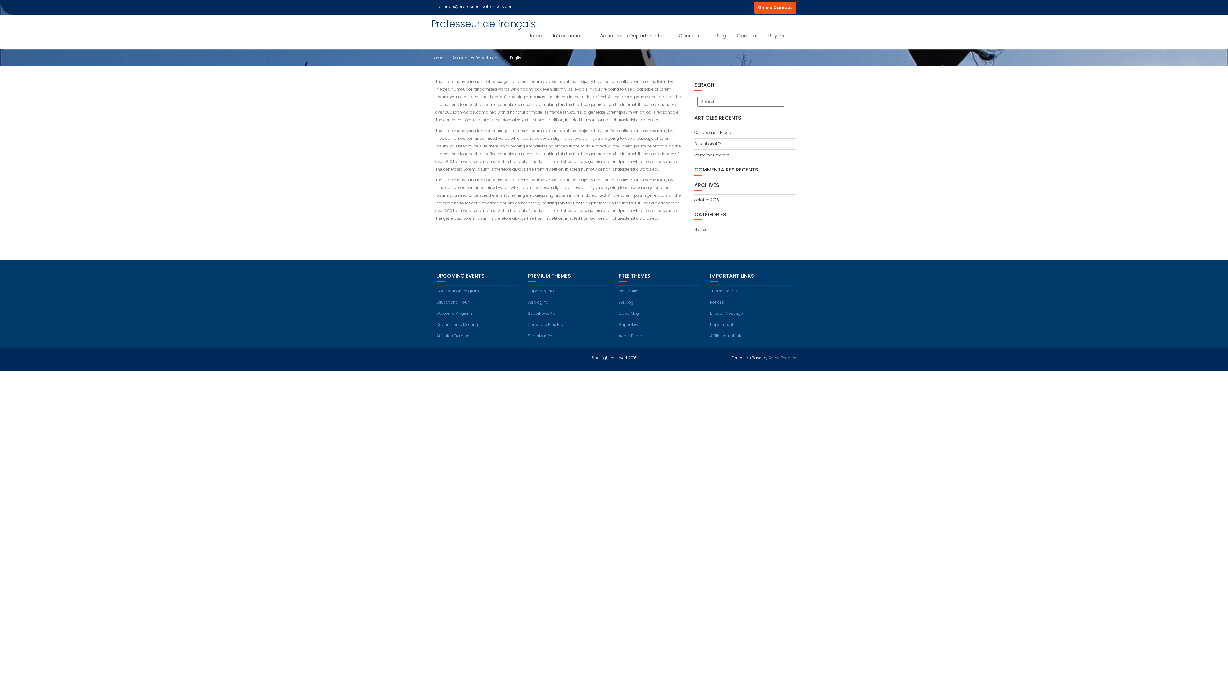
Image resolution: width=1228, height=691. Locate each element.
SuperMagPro (541, 335)
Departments (723, 324)
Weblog (626, 302)
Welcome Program (712, 155)
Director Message (726, 313)
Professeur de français (484, 24)
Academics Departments (631, 35)
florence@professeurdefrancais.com (475, 7)
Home (535, 35)
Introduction (568, 35)
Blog (720, 35)
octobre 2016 (706, 200)
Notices (717, 302)
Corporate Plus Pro (545, 324)
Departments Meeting (457, 324)
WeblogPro (538, 302)
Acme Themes (782, 358)
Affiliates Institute (726, 335)
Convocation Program (715, 132)
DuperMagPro (541, 291)
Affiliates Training (453, 335)
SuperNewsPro (541, 313)
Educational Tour (710, 144)
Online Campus (775, 7)
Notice (700, 229)
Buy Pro (777, 35)
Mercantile (628, 291)
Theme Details (723, 291)
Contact (747, 35)
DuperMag (629, 313)
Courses (689, 35)
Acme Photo (630, 335)
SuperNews (630, 324)
